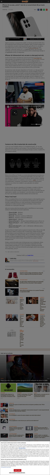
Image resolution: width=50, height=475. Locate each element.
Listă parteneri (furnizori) (6, 467)
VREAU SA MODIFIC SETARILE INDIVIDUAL (17, 472)
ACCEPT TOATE (17, 470)
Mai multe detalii (22, 448)
